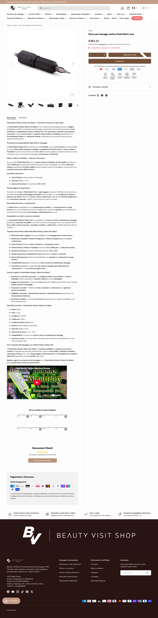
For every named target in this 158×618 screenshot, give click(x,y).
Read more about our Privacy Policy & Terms (73, 326)
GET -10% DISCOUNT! (79, 332)
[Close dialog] (103, 277)
